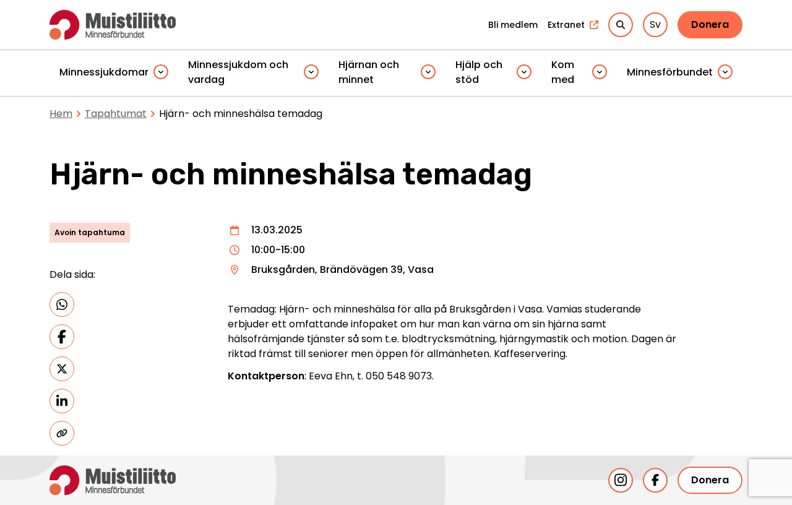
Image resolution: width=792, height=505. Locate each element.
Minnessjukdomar (103, 72)
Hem (61, 113)
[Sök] (620, 24)
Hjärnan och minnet (368, 72)
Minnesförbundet (670, 72)
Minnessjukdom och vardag (238, 72)
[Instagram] (620, 480)
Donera (710, 24)
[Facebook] (655, 480)
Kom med (562, 72)
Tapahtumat (116, 113)
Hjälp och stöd (478, 72)
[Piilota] (160, 72)
